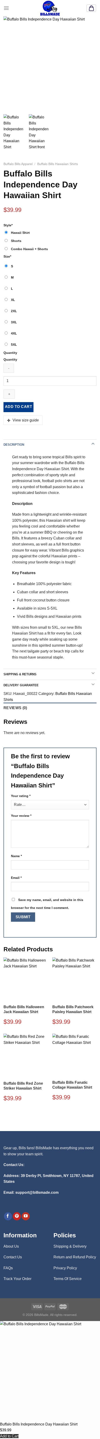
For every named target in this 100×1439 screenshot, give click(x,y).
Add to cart (18, 407)
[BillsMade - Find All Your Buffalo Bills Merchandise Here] (50, 8)
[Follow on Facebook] (8, 1216)
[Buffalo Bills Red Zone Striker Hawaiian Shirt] (25, 1056)
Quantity (10, 353)
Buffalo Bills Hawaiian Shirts (57, 164)
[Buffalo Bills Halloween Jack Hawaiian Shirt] (25, 979)
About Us (11, 1246)
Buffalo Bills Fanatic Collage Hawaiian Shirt (72, 1084)
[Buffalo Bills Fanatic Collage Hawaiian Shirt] (74, 1055)
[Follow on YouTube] (26, 1216)
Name (16, 856)
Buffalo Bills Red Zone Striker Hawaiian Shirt (23, 1085)
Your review (21, 816)
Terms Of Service (67, 1279)
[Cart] (91, 8)
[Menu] (6, 8)
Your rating (20, 796)
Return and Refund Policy (74, 1257)
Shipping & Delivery (70, 1246)
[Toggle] (93, 443)
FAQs (8, 1268)
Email (16, 878)
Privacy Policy (65, 1268)
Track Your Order (17, 1279)
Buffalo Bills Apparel (18, 164)
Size (7, 256)
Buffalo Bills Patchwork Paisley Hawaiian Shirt (72, 1009)
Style (8, 225)
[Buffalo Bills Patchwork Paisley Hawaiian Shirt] (74, 979)
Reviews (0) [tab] (15, 708)
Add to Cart (9, 1436)
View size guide (26, 420)
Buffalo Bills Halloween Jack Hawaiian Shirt (23, 1009)
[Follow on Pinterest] (17, 1216)
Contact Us (12, 1257)
